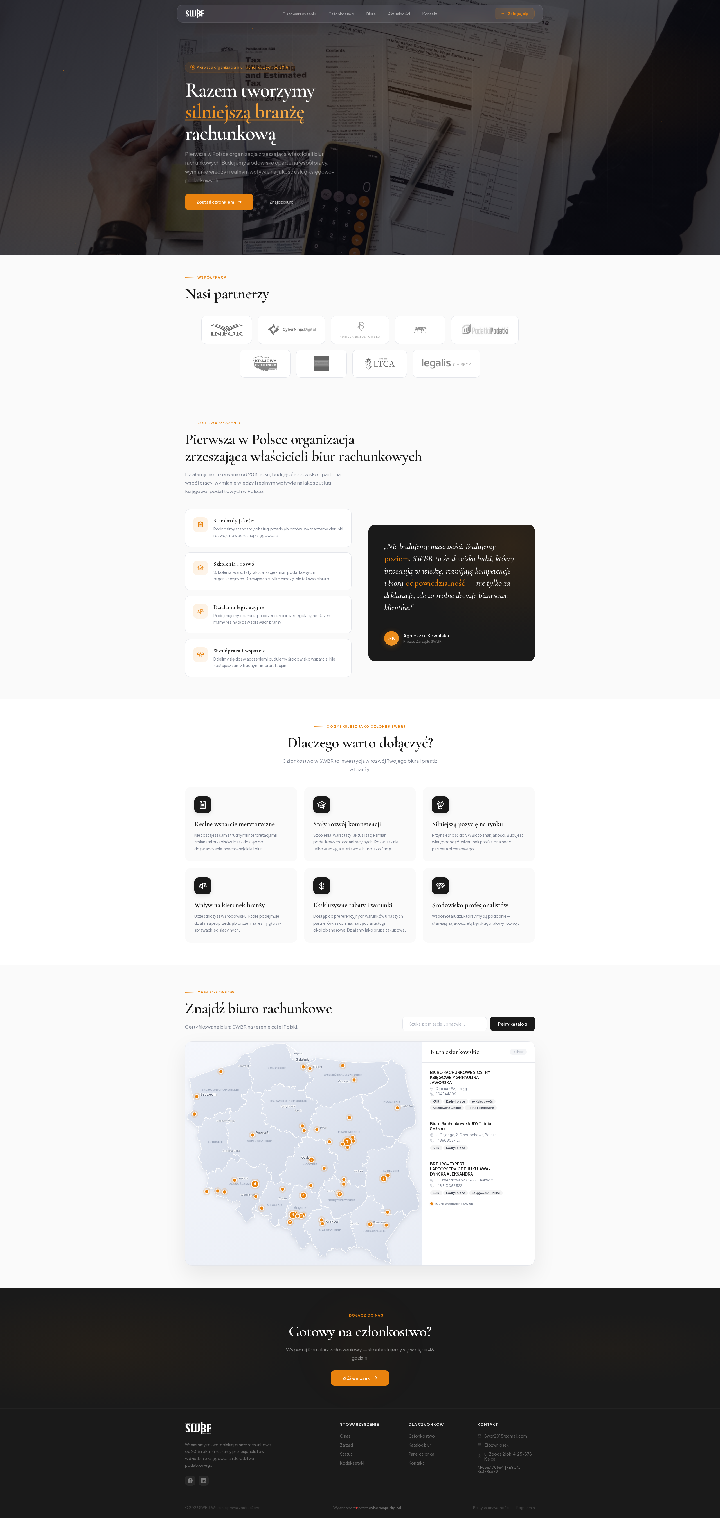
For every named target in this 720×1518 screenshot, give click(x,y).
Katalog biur (420, 1444)
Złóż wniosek (356, 1378)
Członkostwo (341, 14)
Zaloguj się (518, 13)
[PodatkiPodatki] (485, 330)
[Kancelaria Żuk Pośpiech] (321, 364)
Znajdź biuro (281, 202)
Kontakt (430, 14)
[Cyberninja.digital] (291, 330)
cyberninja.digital (385, 1508)
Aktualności (399, 14)
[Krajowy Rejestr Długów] (265, 364)
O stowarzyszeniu (299, 14)
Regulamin (525, 1507)
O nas (345, 1435)
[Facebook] (190, 1481)
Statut (346, 1453)
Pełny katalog (512, 1023)
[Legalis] (446, 364)
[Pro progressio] (420, 330)
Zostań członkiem (215, 202)
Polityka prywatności (491, 1507)
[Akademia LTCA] (379, 364)
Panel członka (421, 1453)
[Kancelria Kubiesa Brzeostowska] (360, 330)
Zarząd (346, 1444)
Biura (371, 14)
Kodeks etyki (352, 1462)
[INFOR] (226, 330)
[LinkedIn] (204, 1481)
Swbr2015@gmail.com (505, 1435)
